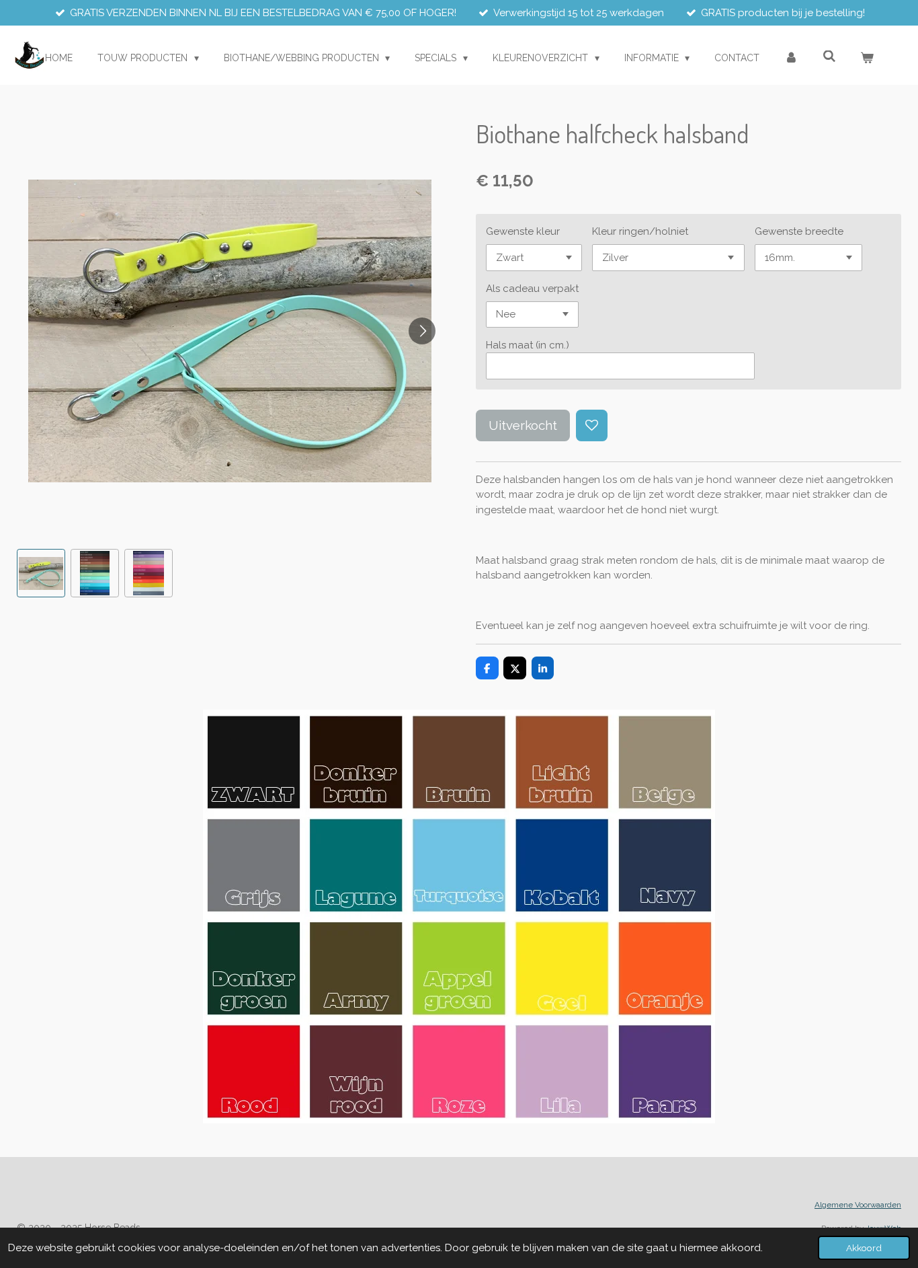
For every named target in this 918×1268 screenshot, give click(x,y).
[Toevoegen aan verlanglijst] (592, 425)
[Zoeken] (829, 56)
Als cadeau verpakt (532, 289)
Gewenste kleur (523, 231)
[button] (41, 573)
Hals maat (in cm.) (527, 345)
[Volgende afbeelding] (422, 331)
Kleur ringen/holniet (640, 231)
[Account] (791, 58)
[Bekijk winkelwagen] (867, 58)
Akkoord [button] (864, 1247)
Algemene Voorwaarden (858, 1204)
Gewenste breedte (799, 231)
